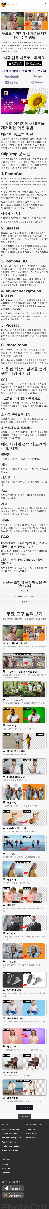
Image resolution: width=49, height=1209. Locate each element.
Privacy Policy (31, 1133)
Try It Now (24, 1116)
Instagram (6, 1168)
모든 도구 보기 (24, 1107)
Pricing (5, 1164)
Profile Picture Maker (10, 1146)
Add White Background (11, 1138)
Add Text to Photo (9, 1142)
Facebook (6, 1173)
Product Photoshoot (10, 1150)
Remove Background (10, 1129)
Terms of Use (31, 1138)
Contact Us (30, 1129)
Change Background (10, 1133)
